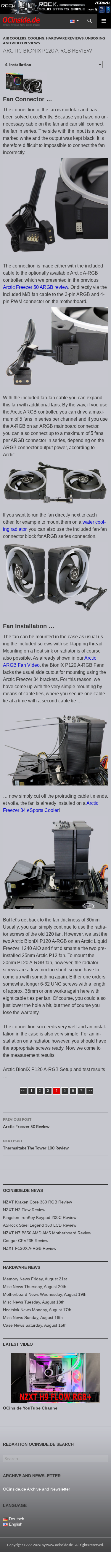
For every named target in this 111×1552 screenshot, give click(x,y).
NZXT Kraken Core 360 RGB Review (37, 1202)
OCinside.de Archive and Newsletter (36, 1489)
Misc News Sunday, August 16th (33, 1317)
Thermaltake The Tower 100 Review (36, 1144)
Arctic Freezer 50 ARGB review (35, 287)
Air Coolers (14, 38)
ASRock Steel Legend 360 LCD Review (39, 1225)
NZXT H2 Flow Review (24, 1209)
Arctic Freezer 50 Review (26, 1123)
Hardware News (21, 1267)
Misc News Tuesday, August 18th (34, 1302)
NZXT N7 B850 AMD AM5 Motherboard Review (47, 1232)
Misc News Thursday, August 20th (34, 1286)
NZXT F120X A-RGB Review (29, 1248)
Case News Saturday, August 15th (35, 1325)
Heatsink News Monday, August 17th (37, 1309)
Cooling (36, 38)
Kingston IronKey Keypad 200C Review (39, 1217)
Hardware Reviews (65, 38)
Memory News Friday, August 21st (35, 1279)
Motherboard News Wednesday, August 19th (44, 1294)
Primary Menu (104, 21)
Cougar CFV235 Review (25, 1240)
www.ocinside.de (59, 1545)
